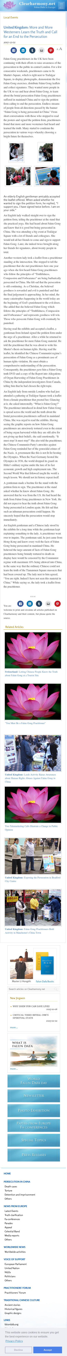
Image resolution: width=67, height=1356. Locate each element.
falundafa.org (11, 1324)
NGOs (8, 1272)
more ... (14, 1027)
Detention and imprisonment (20, 1194)
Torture (8, 1190)
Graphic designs (13, 1313)
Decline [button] (18, 1350)
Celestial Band (12, 1231)
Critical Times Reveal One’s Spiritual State (31, 1016)
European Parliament (16, 1264)
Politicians (10, 1276)
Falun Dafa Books (45, 981)
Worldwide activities (15, 1251)
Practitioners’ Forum (15, 1292)
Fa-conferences (12, 1219)
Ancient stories (12, 1304)
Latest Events (11, 1210)
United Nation (12, 1268)
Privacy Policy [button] (14, 1341)
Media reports (12, 1235)
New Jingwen (17, 998)
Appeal (8, 1227)
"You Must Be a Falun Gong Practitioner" (25, 723)
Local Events (11, 17)
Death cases (11, 1186)
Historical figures (13, 1308)
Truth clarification (14, 1215)
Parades (9, 1223)
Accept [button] (48, 1350)
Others (8, 1198)
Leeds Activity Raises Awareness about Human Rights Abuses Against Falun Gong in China (30, 778)
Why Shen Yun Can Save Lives (31, 1006)
